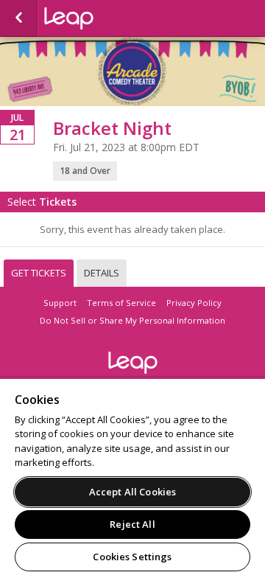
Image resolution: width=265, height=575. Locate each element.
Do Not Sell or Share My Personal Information (132, 320)
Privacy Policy (194, 302)
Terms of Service (121, 302)
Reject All (132, 524)
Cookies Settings (132, 556)
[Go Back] (19, 18)
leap (117, 18)
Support (60, 302)
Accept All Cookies (132, 491)
